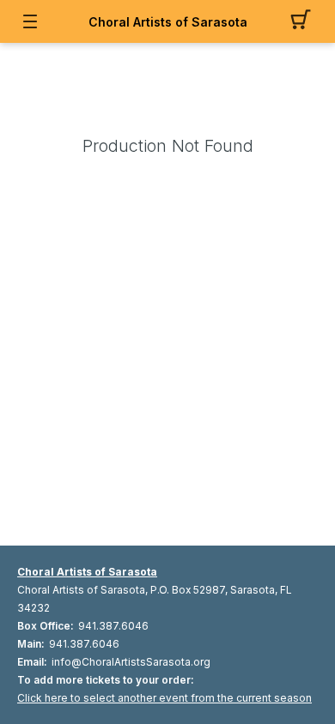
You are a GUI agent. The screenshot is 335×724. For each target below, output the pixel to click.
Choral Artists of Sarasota (167, 22)
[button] (305, 21)
